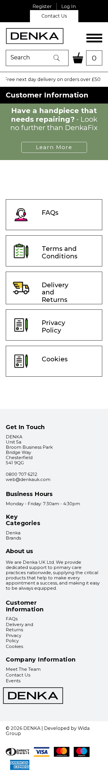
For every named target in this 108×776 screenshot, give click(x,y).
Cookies (14, 646)
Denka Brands (13, 535)
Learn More (54, 147)
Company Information (41, 659)
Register (42, 6)
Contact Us (54, 16)
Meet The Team (23, 669)
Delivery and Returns (19, 627)
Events (13, 680)
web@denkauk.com (28, 479)
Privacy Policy (13, 638)
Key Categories (23, 520)
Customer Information (24, 606)
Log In (68, 6)
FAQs (12, 618)
